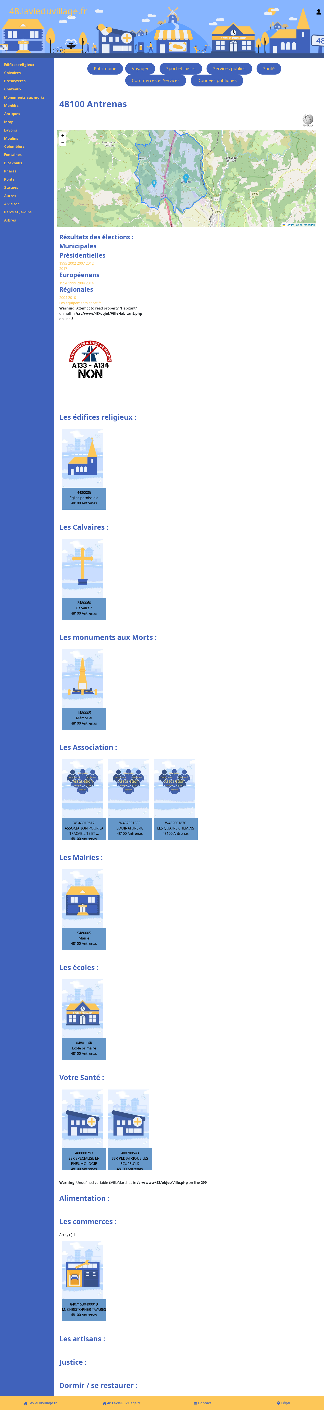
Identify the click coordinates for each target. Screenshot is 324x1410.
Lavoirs (10, 130)
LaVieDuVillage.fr (42, 1403)
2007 (81, 263)
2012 (90, 263)
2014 (90, 283)
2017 (63, 268)
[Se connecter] (318, 11)
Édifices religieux (19, 64)
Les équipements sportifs (80, 302)
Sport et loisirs (181, 68)
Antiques (12, 113)
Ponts (9, 179)
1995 (63, 263)
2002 (72, 263)
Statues (11, 187)
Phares (10, 171)
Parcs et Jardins (18, 212)
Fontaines (13, 154)
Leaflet (289, 225)
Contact (204, 1403)
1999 (72, 283)
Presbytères (15, 81)
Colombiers (14, 146)
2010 (72, 297)
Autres (10, 195)
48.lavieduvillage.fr (48, 11)
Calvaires (12, 72)
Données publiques (217, 80)
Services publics (229, 68)
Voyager (140, 68)
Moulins (11, 138)
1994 (63, 283)
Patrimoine (105, 68)
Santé (269, 68)
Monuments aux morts (24, 97)
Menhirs (11, 105)
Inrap (8, 121)
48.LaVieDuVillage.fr (123, 1403)
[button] (154, 184)
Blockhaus (13, 163)
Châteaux (12, 89)
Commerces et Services (156, 80)
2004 (81, 283)
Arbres (10, 220)
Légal (285, 1403)
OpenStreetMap (305, 225)
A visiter (11, 203)
